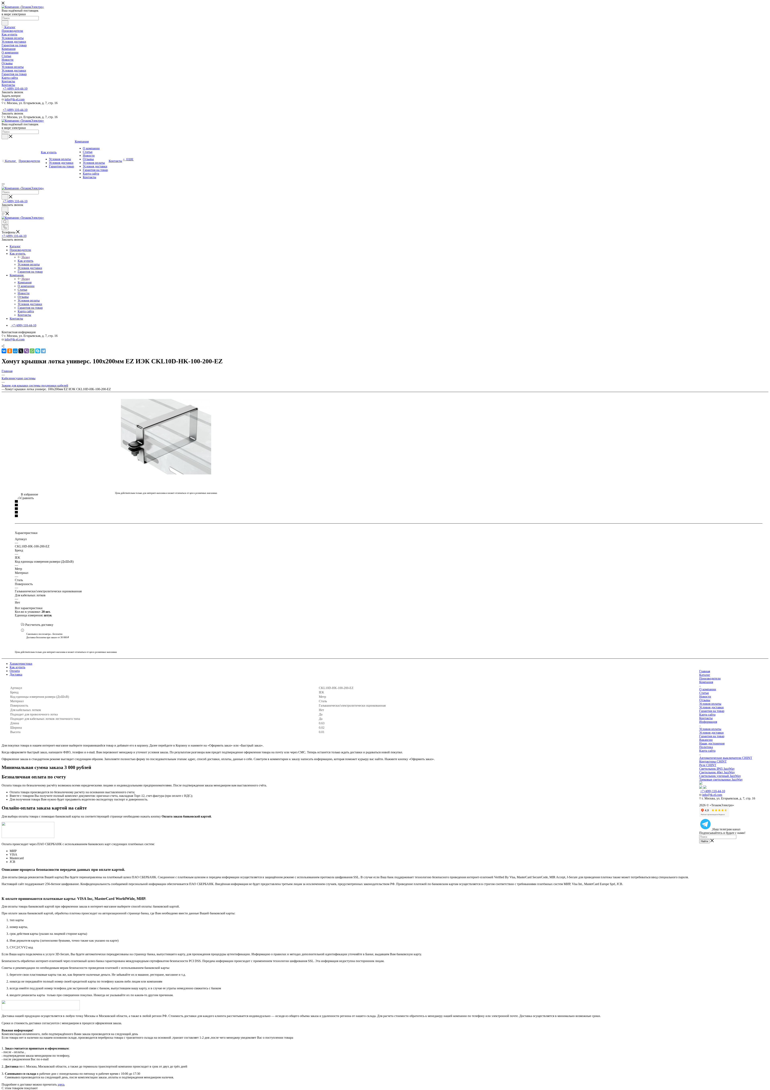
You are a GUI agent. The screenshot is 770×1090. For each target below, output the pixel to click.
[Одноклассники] (9, 350)
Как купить (25, 260)
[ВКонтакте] (4, 350)
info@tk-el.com (14, 99)
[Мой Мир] (15, 350)
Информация (708, 721)
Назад (26, 257)
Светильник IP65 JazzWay (717, 768)
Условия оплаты (710, 703)
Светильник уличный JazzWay (720, 776)
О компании (707, 689)
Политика (706, 747)
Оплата (15, 671)
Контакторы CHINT (713, 761)
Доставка (16, 674)
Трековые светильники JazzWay (721, 779)
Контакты (706, 718)
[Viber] (26, 350)
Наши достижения (711, 743)
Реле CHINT (707, 765)
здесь (61, 1084)
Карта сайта (707, 714)
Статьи (704, 693)
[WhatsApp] (32, 350)
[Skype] (37, 350)
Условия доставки (711, 707)
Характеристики (21, 663)
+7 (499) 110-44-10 (15, 88)
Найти (704, 841)
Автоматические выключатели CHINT (725, 758)
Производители (710, 678)
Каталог (704, 675)
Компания (24, 282)
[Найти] (5, 22)
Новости (705, 696)
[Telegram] (43, 350)
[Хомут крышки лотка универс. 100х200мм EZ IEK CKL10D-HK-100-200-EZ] (166, 436)
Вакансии (706, 740)
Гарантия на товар (711, 711)
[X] (20, 350)
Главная (704, 671)
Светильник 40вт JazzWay (717, 772)
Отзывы (704, 700)
